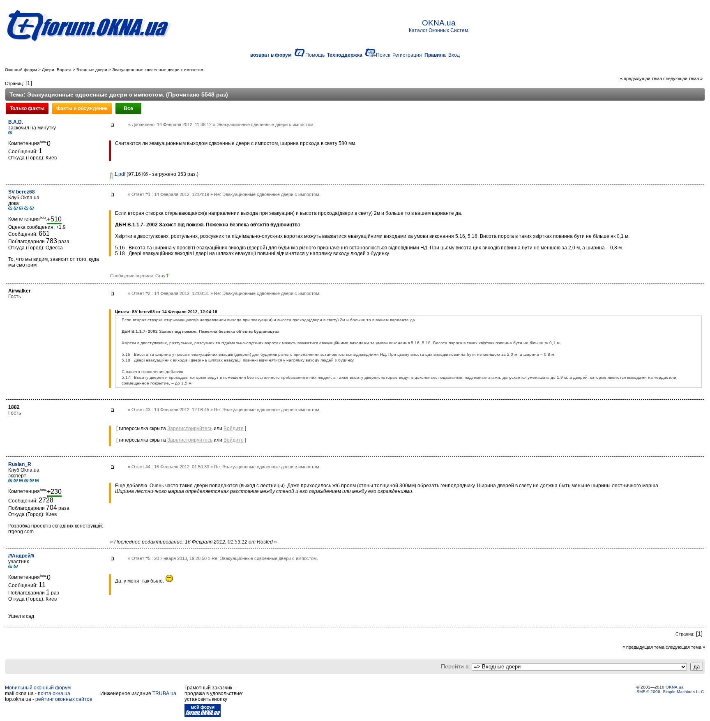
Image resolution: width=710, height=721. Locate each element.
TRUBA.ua (164, 693)
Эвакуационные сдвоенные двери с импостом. (158, 69)
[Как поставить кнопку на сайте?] (202, 715)
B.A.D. (15, 122)
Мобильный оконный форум (38, 688)
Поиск (383, 55)
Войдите (234, 428)
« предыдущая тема (641, 78)
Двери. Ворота (56, 69)
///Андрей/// (21, 556)
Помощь (315, 55)
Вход (454, 55)
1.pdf (119, 174)
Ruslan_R (19, 464)
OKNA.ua (675, 687)
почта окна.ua (54, 693)
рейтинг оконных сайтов (63, 699)
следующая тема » (683, 78)
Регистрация (407, 55)
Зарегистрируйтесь (189, 428)
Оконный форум (21, 69)
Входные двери (91, 69)
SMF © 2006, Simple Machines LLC (670, 691)
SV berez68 (21, 192)
